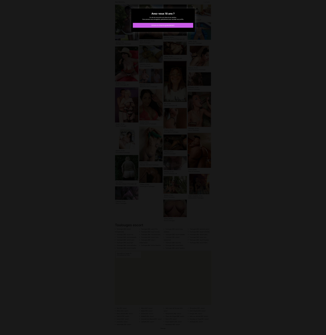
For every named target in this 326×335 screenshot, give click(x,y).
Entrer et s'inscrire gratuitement (163, 25)
